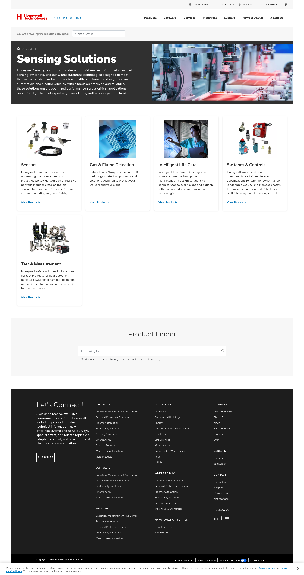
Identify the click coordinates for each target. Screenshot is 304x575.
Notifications (221, 498)
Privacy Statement (206, 560)
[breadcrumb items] (19, 49)
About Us (276, 18)
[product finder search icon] (222, 351)
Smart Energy (103, 439)
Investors (219, 434)
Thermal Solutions (106, 445)
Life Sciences (162, 439)
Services (189, 18)
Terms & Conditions (184, 560)
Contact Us (220, 481)
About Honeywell (223, 411)
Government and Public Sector (172, 428)
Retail (158, 456)
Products (150, 18)
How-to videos (163, 526)
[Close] (298, 568)
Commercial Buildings (167, 417)
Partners (201, 4)
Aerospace (160, 411)
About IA (218, 417)
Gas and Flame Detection (169, 480)
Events (218, 439)
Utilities (159, 462)
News (217, 422)
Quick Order (268, 4)
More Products (104, 456)
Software (170, 18)
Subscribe (45, 457)
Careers (218, 457)
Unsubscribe (221, 493)
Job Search (220, 463)
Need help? (161, 532)
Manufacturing (163, 445)
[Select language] (190, 4)
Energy (159, 422)
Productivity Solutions (108, 428)
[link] (49, 202)
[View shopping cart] (285, 4)
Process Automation (107, 422)
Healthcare (161, 434)
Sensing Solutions (106, 434)
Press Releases (222, 428)
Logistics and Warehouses (170, 450)
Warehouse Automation (109, 450)
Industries (210, 18)
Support (229, 18)
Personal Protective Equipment (113, 417)
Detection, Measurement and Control (117, 411)
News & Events (252, 18)
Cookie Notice (257, 560)
